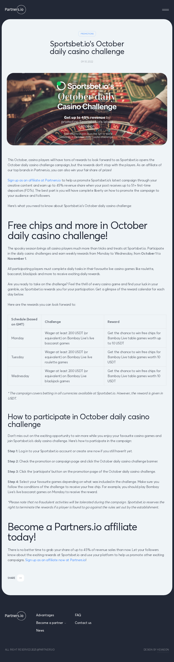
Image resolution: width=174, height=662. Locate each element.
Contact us (83, 623)
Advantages (45, 615)
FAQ (78, 615)
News (40, 630)
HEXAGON (163, 649)
